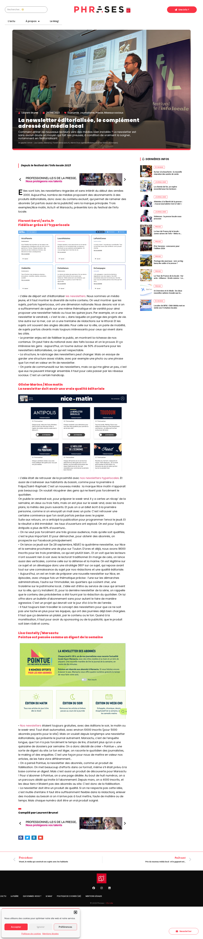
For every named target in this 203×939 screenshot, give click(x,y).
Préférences (65, 926)
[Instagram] (101, 888)
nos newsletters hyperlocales (99, 478)
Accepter (16, 926)
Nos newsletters (30, 725)
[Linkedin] (109, 888)
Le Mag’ (54, 21)
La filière (14, 896)
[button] (75, 912)
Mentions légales (50, 933)
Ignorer (41, 926)
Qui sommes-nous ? (32, 896)
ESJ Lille (109, 903)
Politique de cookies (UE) (69, 896)
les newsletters (76, 296)
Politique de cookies (31, 933)
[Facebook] (93, 888)
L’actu (11, 21)
